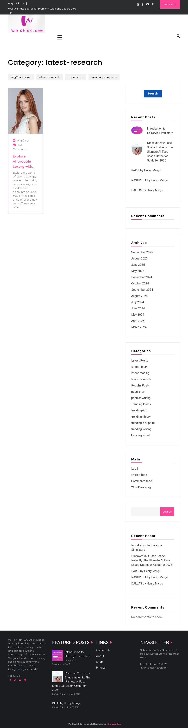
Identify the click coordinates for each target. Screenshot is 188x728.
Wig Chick (23, 140)
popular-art (76, 77)
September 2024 (142, 289)
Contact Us (103, 650)
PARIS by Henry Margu (145, 170)
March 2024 (139, 327)
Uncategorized (140, 435)
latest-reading (140, 373)
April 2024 (137, 321)
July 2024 (137, 302)
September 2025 (142, 252)
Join (19, 669)
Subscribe (170, 4)
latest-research (49, 77)
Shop (99, 661)
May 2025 (137, 271)
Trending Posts (141, 404)
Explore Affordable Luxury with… (23, 161)
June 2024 (138, 308)
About (100, 656)
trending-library (141, 416)
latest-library (139, 366)
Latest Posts (139, 360)
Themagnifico (113, 723)
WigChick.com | (21, 39)
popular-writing (141, 398)
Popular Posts (140, 385)
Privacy (101, 667)
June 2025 (138, 264)
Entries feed (139, 475)
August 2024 (139, 296)
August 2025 (139, 258)
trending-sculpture (104, 77)
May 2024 (137, 314)
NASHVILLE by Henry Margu (149, 180)
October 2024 (140, 283)
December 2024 (141, 277)
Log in (135, 468)
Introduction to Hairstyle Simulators (78, 654)
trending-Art (139, 410)
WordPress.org (141, 487)
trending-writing (141, 429)
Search (167, 511)
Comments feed (141, 481)
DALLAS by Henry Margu (147, 190)
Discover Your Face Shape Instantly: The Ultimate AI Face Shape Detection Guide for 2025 (160, 151)
